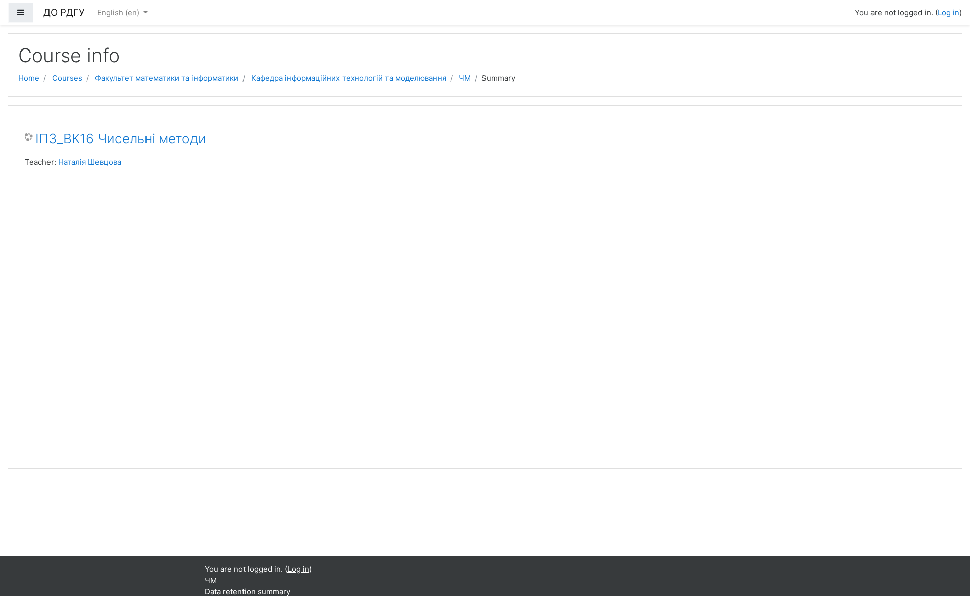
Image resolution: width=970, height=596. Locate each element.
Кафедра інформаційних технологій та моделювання (348, 78)
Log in (948, 12)
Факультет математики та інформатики (166, 78)
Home (28, 78)
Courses (67, 78)
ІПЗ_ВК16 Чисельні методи (120, 138)
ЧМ (465, 78)
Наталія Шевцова (89, 162)
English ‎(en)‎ (119, 12)
